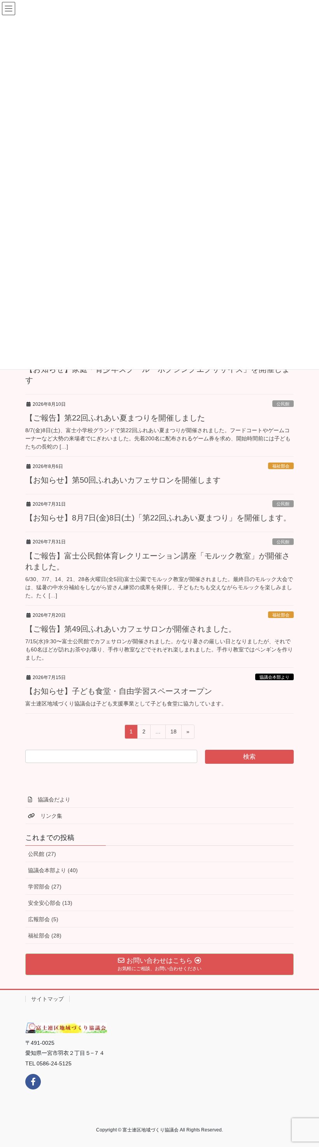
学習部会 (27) (44, 886)
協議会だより (51, 799)
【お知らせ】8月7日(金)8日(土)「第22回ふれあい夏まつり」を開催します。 (158, 517)
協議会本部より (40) (53, 870)
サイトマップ (47, 999)
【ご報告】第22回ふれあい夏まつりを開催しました (115, 418)
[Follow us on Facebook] (33, 1081)
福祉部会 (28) (44, 935)
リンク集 (48, 816)
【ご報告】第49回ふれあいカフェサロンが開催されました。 (130, 629)
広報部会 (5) (43, 919)
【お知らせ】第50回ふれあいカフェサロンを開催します (123, 480)
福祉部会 (280, 466)
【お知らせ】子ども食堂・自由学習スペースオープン (118, 691)
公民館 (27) (42, 854)
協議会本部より (274, 677)
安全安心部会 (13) (50, 903)
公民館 (283, 404)
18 (173, 733)
